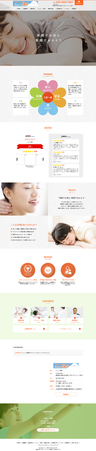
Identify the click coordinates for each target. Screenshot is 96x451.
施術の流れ (51, 8)
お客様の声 (59, 8)
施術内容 (32, 8)
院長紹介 (74, 8)
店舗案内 (25, 8)
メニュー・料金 (41, 8)
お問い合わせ (79, 3)
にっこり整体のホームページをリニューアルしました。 (36, 352)
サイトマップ (54, 445)
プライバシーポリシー (43, 445)
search (79, 9)
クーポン (67, 8)
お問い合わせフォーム (48, 430)
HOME (18, 8)
